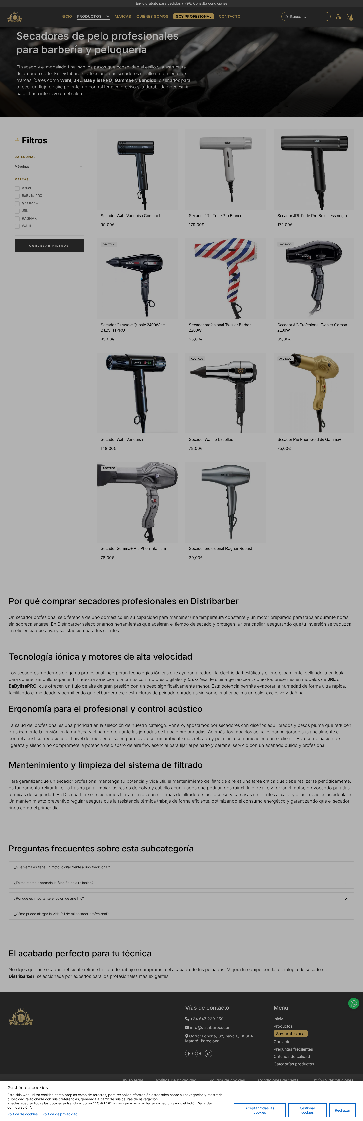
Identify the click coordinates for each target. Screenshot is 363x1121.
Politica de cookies (22, 1114)
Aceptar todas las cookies (259, 1110)
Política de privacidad (60, 1114)
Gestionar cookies (307, 1110)
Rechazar (342, 1110)
